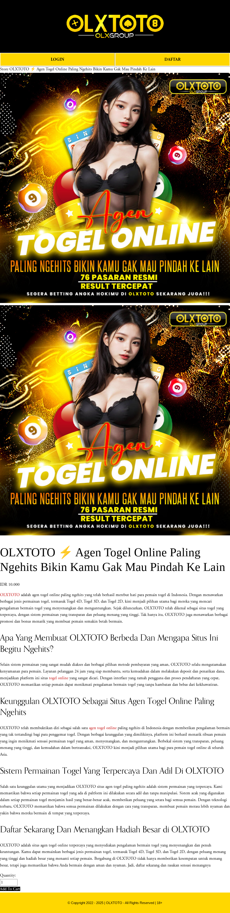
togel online (58, 678)
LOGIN (57, 59)
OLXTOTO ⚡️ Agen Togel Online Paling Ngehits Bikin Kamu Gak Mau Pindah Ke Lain (82, 69)
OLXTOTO (10, 595)
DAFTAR (172, 59)
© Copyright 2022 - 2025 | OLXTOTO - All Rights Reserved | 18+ (115, 903)
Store (4, 69)
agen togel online (103, 728)
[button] (10, 889)
